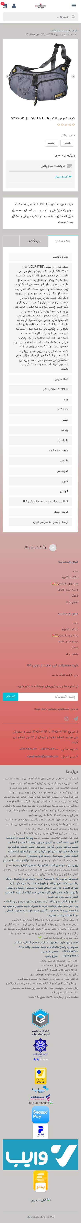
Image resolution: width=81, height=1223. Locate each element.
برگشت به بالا (36, 547)
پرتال (29, 1217)
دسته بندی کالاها (68, 590)
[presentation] (73, 76)
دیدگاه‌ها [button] (34, 241)
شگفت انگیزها (70, 577)
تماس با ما (72, 602)
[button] (7, 5)
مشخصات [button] (63, 241)
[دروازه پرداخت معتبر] (40, 1076)
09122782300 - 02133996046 (38, 749)
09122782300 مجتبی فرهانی (59, 951)
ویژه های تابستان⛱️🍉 (65, 584)
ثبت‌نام (10, 697)
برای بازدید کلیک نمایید (65, 675)
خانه (75, 571)
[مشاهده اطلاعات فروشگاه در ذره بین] (41, 1200)
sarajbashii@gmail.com (42, 756)
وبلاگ (74, 596)
